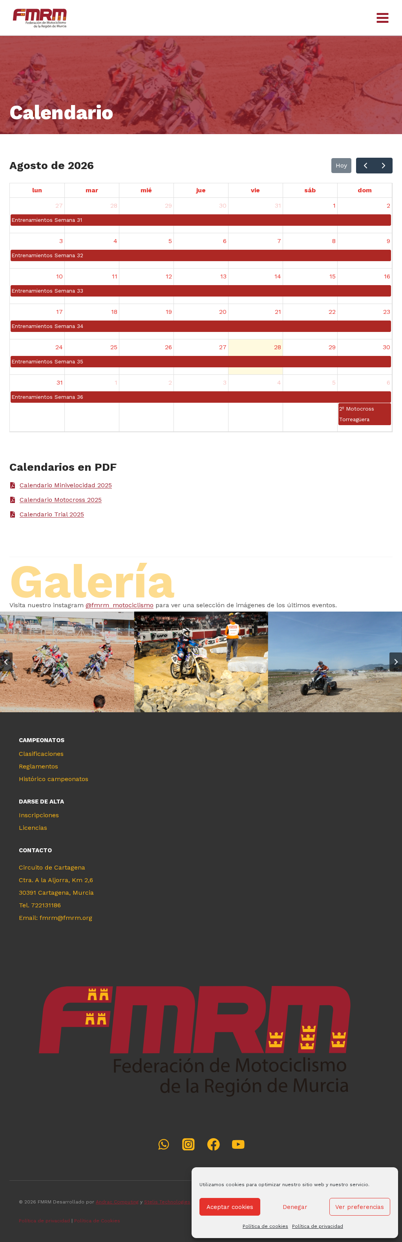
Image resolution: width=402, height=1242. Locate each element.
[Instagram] (188, 1144)
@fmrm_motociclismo (119, 605)
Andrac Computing (117, 1202)
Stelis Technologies (167, 1202)
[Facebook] (213, 1144)
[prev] (365, 165)
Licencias (33, 827)
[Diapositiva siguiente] (395, 661)
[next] (383, 165)
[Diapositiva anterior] (6, 661)
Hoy (341, 165)
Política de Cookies (98, 1221)
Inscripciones (39, 815)
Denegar (295, 1207)
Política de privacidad (317, 1226)
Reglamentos (38, 766)
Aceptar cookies (229, 1207)
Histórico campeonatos (53, 779)
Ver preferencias (359, 1207)
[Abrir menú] (382, 18)
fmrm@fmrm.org (66, 917)
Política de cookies (265, 1226)
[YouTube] (238, 1144)
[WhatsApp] (163, 1144)
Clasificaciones (41, 753)
